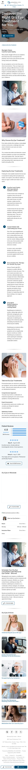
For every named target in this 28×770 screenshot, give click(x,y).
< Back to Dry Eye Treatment (9, 45)
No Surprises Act (20, 757)
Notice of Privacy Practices (9, 758)
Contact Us (12, 755)
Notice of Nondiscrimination (9, 757)
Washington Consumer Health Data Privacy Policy (13, 760)
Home (6, 755)
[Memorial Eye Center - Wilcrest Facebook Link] (11, 732)
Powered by (11, 751)
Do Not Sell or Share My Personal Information (14, 762)
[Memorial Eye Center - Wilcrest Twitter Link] (20, 732)
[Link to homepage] (14, 2)
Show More (22, 523)
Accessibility (19, 755)
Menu (2, 3)
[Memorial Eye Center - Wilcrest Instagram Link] (16, 732)
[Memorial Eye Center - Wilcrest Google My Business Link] (7, 732)
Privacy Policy (20, 758)
